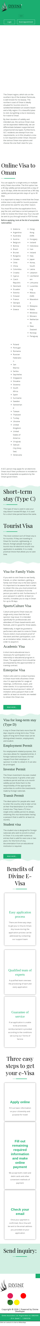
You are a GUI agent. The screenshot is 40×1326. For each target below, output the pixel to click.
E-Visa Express (9, 150)
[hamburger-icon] (21, 15)
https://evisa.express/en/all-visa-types (19, 147)
